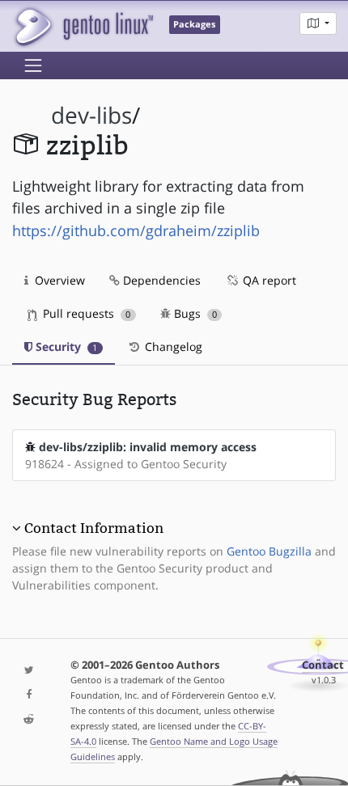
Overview (58, 280)
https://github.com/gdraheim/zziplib (136, 230)
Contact (323, 665)
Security (64, 346)
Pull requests (85, 313)
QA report (268, 280)
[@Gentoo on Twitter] (29, 670)
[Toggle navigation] (33, 65)
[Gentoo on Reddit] (29, 720)
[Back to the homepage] (83, 26)
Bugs (194, 313)
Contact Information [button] (93, 528)
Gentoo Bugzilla (269, 551)
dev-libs (91, 115)
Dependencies (160, 280)
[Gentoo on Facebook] (29, 695)
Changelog (172, 346)
